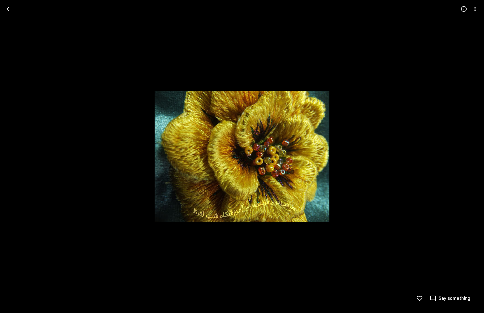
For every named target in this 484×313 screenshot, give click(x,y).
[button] (16, 156)
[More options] (475, 9)
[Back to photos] (9, 9)
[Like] (419, 298)
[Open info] (463, 9)
